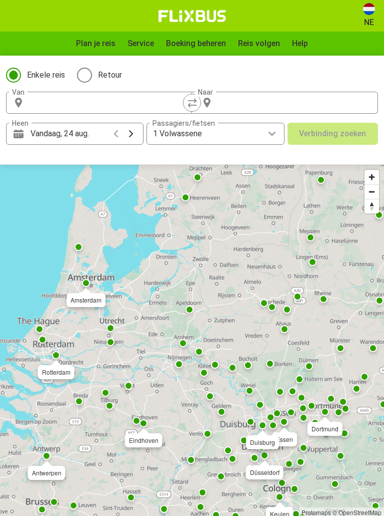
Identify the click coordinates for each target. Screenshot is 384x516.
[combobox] (108, 103)
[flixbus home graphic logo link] (192, 16)
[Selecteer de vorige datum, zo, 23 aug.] (116, 134)
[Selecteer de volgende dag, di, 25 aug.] (131, 134)
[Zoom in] (371, 177)
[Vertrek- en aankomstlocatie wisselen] (192, 103)
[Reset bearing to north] (371, 206)
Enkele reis (46, 75)
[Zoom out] (371, 191)
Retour (110, 75)
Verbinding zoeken (332, 133)
